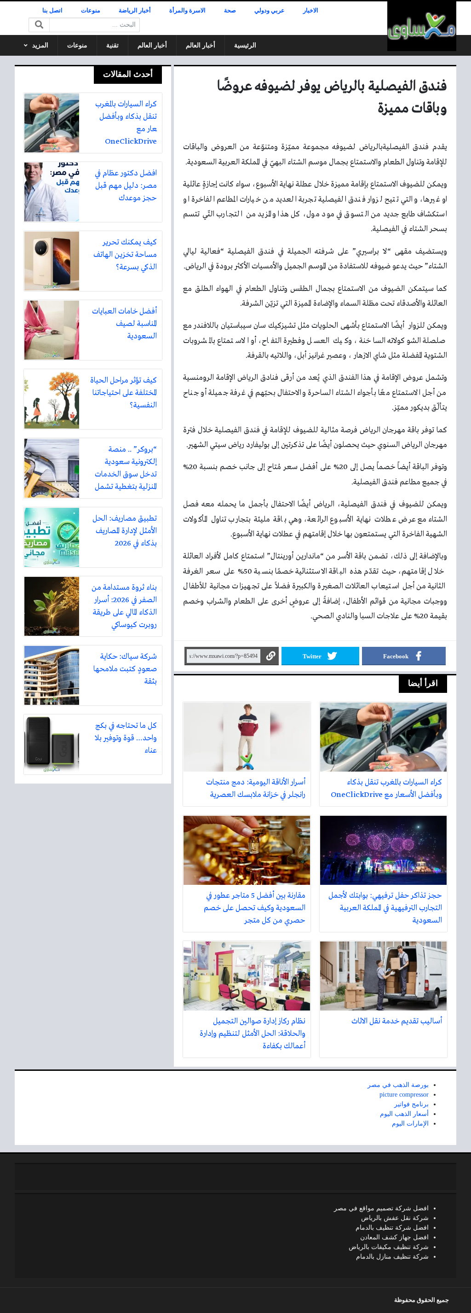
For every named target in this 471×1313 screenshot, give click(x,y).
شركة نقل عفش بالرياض (395, 1217)
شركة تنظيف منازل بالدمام (392, 1256)
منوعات (90, 10)
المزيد (40, 45)
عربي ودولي (269, 10)
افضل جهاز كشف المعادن (394, 1237)
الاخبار (310, 10)
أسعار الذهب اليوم (404, 1113)
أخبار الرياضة (135, 10)
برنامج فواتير (411, 1104)
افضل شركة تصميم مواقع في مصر (381, 1208)
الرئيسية (245, 45)
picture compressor (404, 1094)
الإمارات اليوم (410, 1123)
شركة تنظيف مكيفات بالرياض (389, 1246)
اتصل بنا (52, 10)
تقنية (112, 45)
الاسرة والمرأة (187, 10)
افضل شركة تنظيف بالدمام (392, 1227)
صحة (230, 10)
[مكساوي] (421, 26)
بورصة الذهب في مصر (398, 1084)
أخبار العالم (200, 45)
